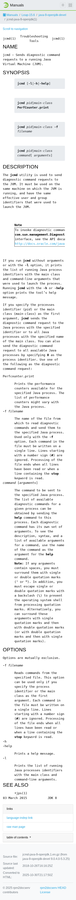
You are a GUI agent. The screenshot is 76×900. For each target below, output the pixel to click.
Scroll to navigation (15, 28)
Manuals (12, 15)
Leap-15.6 (28, 15)
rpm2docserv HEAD (53, 887)
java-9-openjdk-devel (52, 15)
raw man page (16, 826)
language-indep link (20, 817)
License (45, 892)
